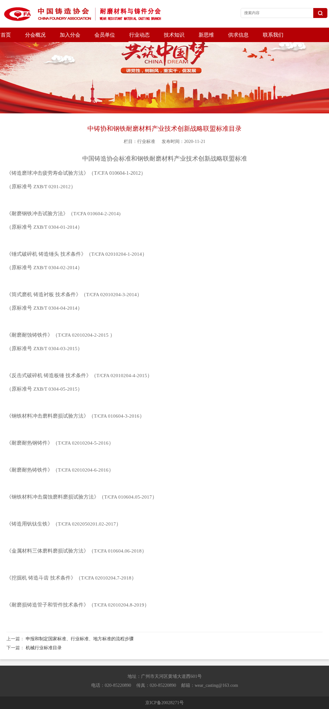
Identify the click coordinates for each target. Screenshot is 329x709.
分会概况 (35, 35)
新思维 (206, 35)
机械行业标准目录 (44, 647)
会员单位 (104, 35)
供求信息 (238, 35)
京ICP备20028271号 (164, 702)
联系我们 (273, 35)
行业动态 (139, 35)
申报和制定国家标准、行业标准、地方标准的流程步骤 (80, 638)
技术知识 (174, 35)
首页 (6, 35)
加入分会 (70, 35)
